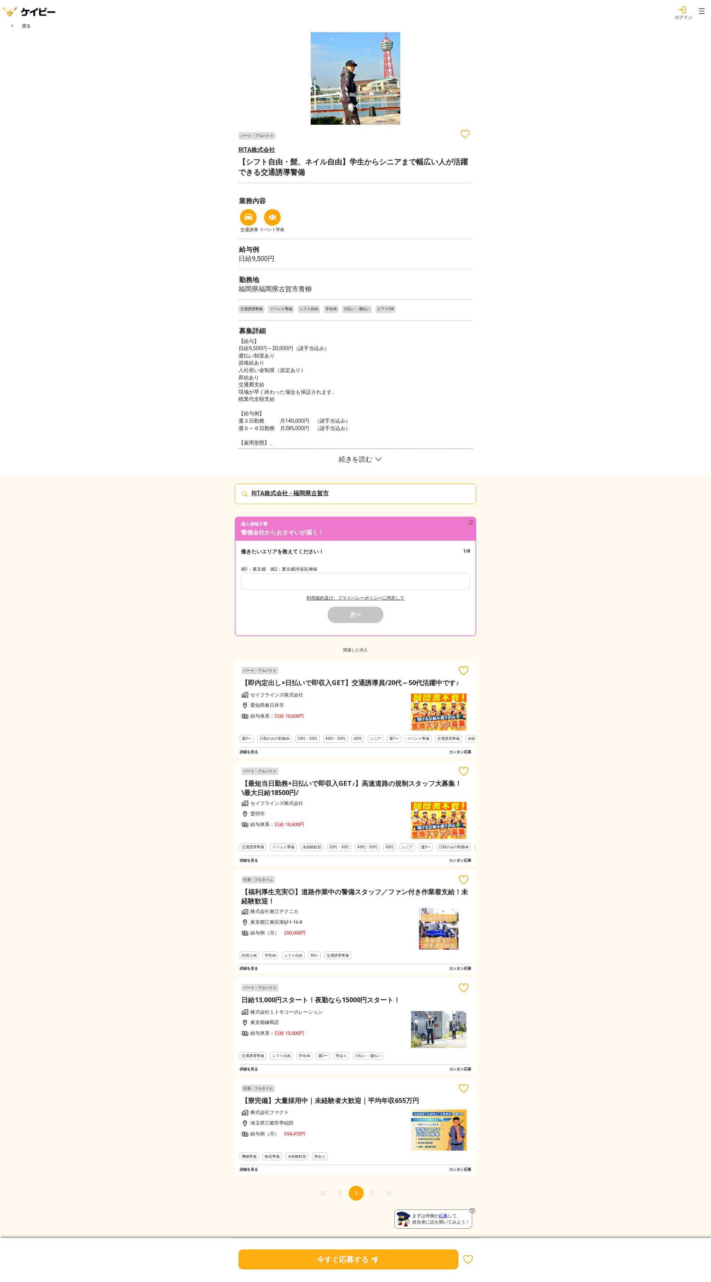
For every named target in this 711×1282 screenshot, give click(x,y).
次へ (355, 614)
